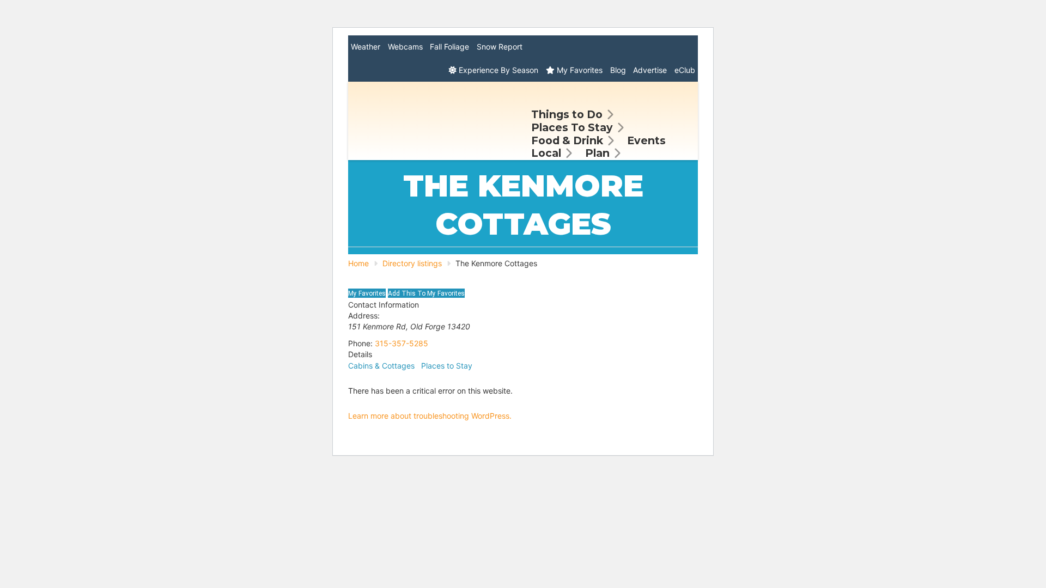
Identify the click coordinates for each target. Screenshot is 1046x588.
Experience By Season (497, 70)
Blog (618, 70)
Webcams (405, 46)
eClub (684, 70)
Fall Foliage (449, 46)
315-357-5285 (401, 343)
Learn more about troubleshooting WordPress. (430, 415)
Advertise (650, 70)
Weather (365, 46)
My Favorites (579, 70)
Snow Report (499, 46)
